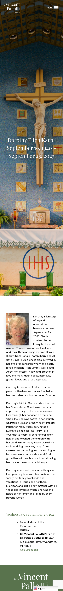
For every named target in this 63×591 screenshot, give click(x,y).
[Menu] (56, 7)
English (41, 588)
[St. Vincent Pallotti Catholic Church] (12, 7)
